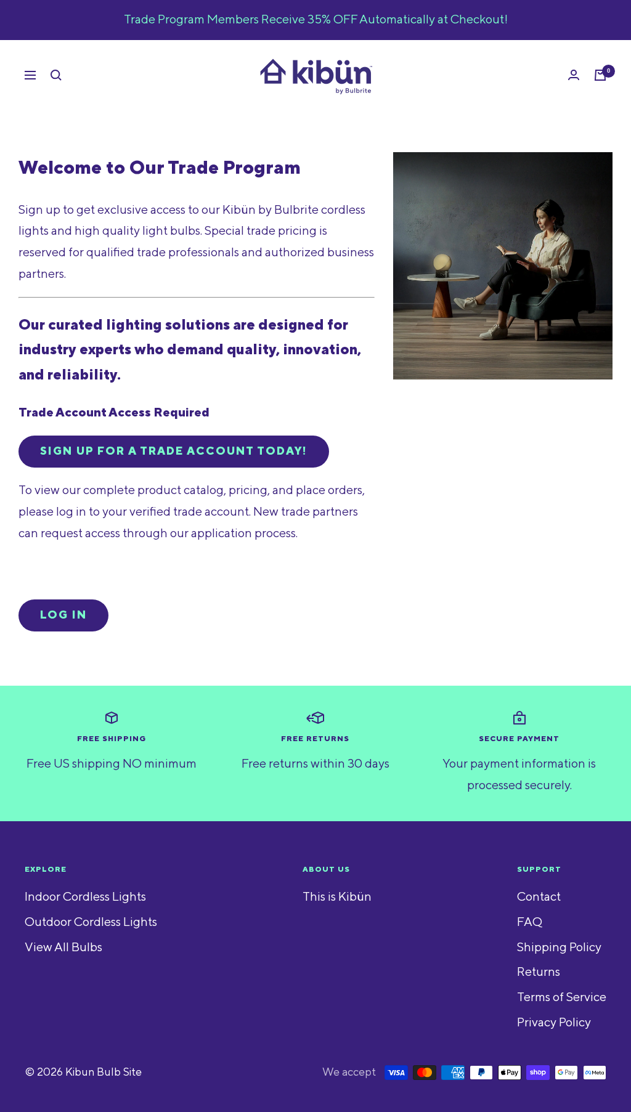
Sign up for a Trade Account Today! (173, 451)
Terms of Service (561, 997)
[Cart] (600, 75)
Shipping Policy (559, 948)
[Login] (573, 75)
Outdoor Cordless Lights (91, 922)
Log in (63, 615)
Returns (538, 972)
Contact (539, 897)
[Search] (56, 75)
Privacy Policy (554, 1023)
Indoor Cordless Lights (85, 897)
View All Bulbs (63, 948)
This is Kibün (337, 897)
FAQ (529, 922)
